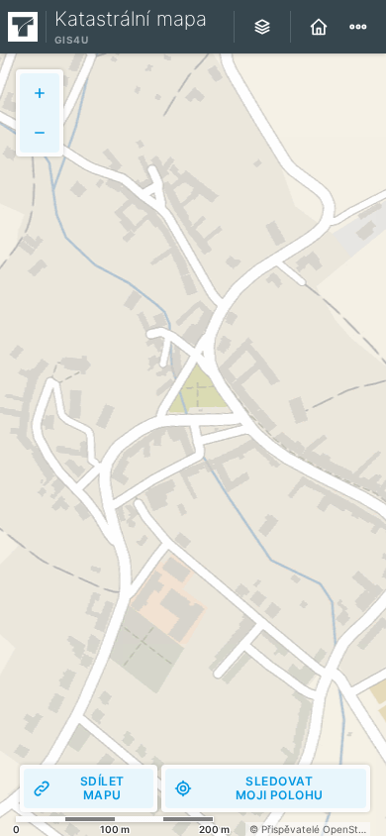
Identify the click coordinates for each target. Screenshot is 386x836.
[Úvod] (318, 26)
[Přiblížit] (39, 93)
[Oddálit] (39, 133)
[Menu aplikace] (358, 26)
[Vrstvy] (262, 26)
